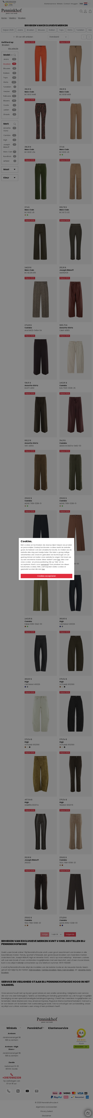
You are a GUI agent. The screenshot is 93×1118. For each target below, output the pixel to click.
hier (58, 559)
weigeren (45, 564)
